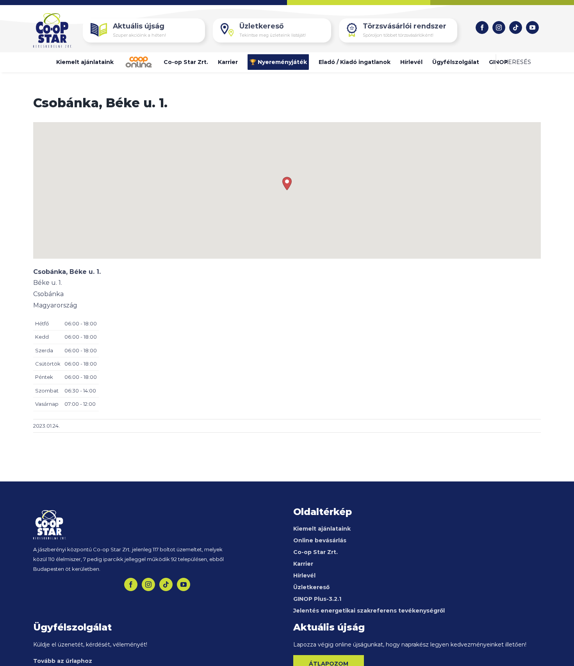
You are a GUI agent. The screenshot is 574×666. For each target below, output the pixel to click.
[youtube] (532, 27)
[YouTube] (183, 584)
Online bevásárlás (319, 540)
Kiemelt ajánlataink (322, 528)
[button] (517, 62)
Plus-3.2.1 (318, 598)
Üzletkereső (311, 587)
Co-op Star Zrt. (315, 552)
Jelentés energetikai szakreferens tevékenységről (369, 610)
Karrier (303, 563)
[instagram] (498, 27)
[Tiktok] (166, 584)
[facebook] (482, 27)
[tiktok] (515, 27)
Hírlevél (304, 575)
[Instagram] (148, 584)
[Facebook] (130, 584)
